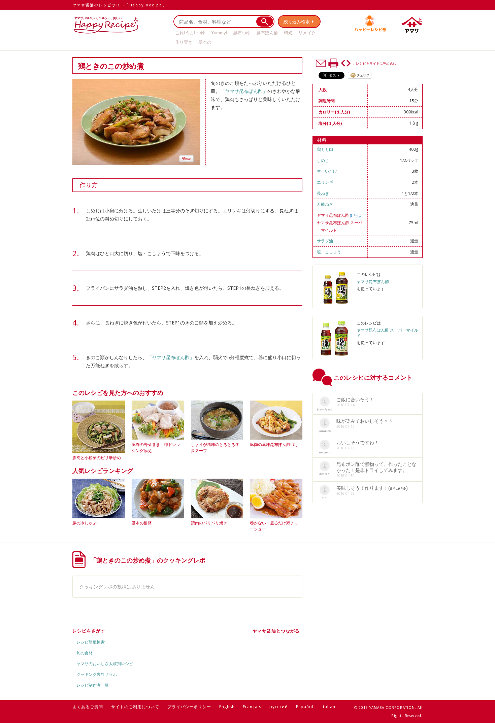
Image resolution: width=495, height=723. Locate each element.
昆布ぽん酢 (267, 32)
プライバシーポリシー (189, 707)
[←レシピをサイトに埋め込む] (346, 63)
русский (278, 707)
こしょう (333, 252)
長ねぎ (323, 193)
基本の (204, 42)
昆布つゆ (242, 32)
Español (305, 707)
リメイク (307, 32)
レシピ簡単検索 (90, 642)
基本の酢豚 (142, 523)
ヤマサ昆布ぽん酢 (333, 215)
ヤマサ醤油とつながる (276, 631)
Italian (328, 707)
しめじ (323, 160)
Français (252, 707)
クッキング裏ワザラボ (96, 674)
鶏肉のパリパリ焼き (209, 523)
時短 (288, 32)
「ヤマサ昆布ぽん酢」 (243, 91)
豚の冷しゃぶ (84, 523)
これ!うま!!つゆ (190, 32)
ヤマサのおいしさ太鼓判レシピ (104, 663)
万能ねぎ (325, 204)
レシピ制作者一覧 (92, 685)
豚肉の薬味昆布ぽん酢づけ (274, 444)
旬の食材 (84, 653)
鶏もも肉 (325, 149)
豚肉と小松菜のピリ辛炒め (96, 457)
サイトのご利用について (135, 707)
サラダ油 (325, 241)
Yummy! (219, 32)
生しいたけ (327, 171)
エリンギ (325, 182)
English (227, 707)
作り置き (184, 42)
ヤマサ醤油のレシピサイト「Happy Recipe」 (119, 4)
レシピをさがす (88, 631)
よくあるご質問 (87, 707)
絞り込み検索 (297, 22)
